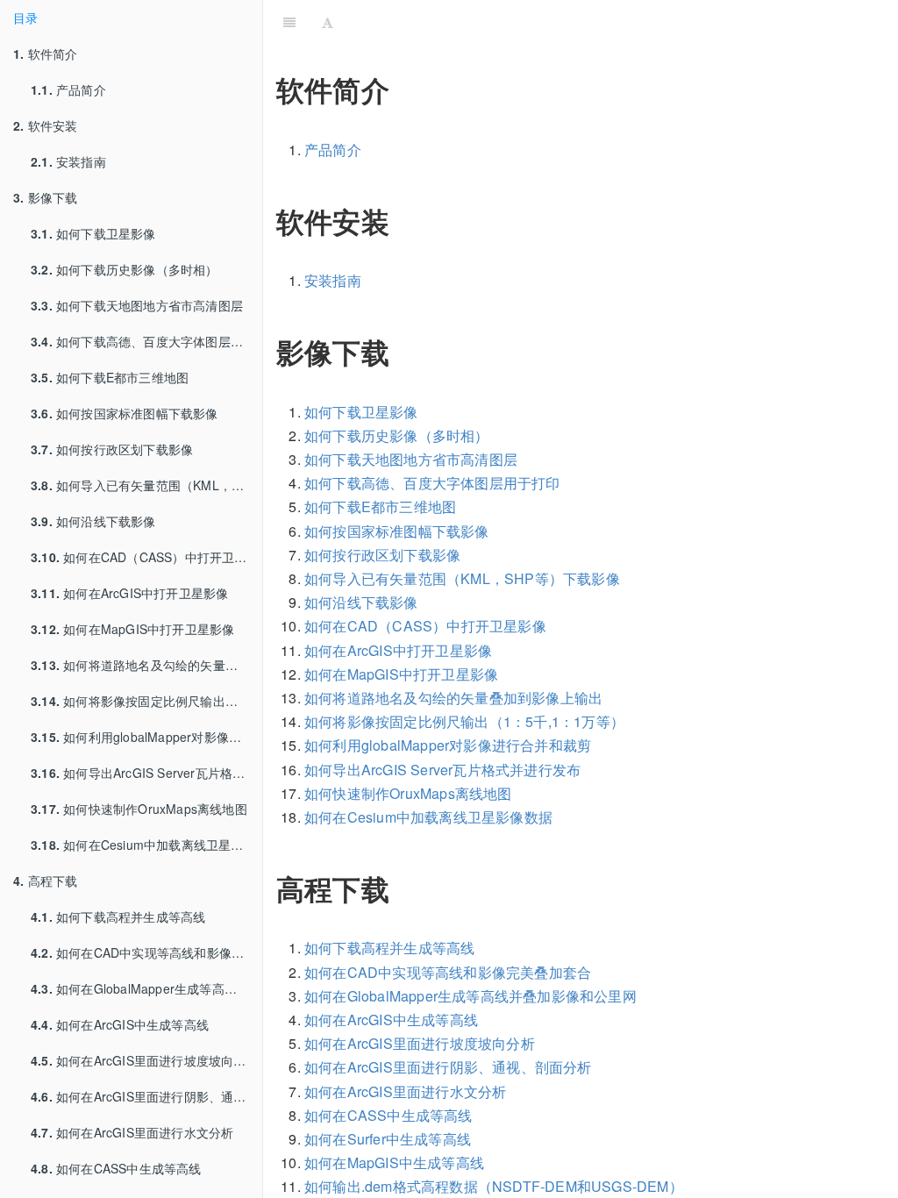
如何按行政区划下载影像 (112, 449)
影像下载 (45, 197)
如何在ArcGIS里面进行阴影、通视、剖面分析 (146, 1096)
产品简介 (68, 89)
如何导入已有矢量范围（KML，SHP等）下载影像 (146, 485)
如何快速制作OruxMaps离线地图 (139, 808)
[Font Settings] (327, 22)
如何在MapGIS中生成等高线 (394, 1162)
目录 (25, 17)
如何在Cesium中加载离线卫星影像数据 (146, 844)
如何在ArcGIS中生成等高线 (120, 1024)
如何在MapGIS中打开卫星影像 (132, 629)
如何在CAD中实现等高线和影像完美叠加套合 (146, 952)
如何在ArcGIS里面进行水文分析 (132, 1132)
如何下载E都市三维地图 (110, 377)
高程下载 (45, 880)
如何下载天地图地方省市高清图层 (137, 305)
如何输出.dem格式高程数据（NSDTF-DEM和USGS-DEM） (493, 1186)
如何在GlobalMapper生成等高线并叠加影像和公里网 (146, 988)
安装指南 (68, 161)
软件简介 (45, 53)
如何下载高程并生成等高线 (118, 916)
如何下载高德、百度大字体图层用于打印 (146, 341)
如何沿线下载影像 (93, 521)
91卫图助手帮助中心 (619, 21)
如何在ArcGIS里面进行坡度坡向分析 (145, 1060)
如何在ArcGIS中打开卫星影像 (129, 593)
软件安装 (45, 125)
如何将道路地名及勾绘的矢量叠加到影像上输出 (146, 665)
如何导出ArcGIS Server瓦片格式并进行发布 (146, 772)
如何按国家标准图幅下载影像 (124, 413)
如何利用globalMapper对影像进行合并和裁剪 (146, 736)
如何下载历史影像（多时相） (124, 269)
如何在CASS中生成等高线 (116, 1168)
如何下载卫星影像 (93, 233)
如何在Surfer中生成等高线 (387, 1139)
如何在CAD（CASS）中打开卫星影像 (146, 557)
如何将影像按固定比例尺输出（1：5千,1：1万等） (146, 701)
